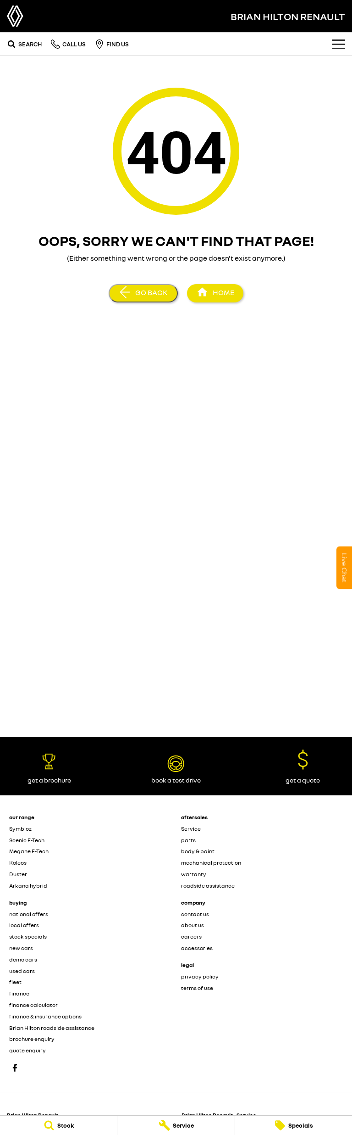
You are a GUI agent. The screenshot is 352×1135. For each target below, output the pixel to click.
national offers (28, 914)
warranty (193, 874)
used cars (22, 970)
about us (192, 925)
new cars (21, 948)
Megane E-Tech (29, 851)
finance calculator (33, 1004)
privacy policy (200, 976)
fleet (15, 981)
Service (191, 828)
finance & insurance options (45, 1016)
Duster (18, 874)
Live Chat (344, 567)
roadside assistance (208, 885)
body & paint (197, 851)
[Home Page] (15, 16)
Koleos (18, 862)
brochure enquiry (32, 1038)
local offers (24, 925)
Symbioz (20, 828)
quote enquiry (27, 1050)
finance (19, 993)
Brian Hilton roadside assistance (51, 1027)
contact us (195, 914)
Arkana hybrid (28, 885)
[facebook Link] (15, 1067)
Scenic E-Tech (26, 840)
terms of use (197, 987)
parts (188, 840)
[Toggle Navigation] (338, 44)
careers (191, 936)
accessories (197, 948)
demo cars (23, 959)
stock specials (28, 936)
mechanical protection (211, 862)
